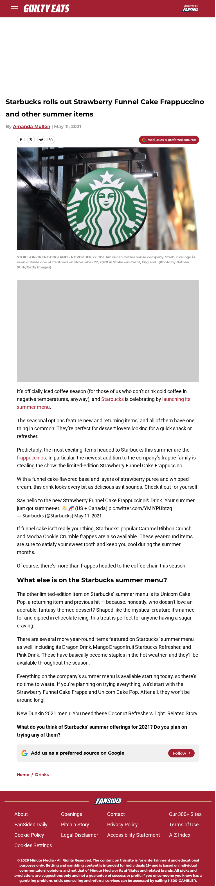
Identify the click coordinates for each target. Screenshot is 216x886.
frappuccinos (31, 458)
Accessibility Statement (133, 835)
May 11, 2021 (88, 516)
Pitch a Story (75, 824)
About (21, 814)
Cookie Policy (29, 835)
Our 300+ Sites (185, 814)
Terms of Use (184, 824)
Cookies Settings (33, 845)
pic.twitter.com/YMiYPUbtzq (140, 508)
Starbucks (112, 399)
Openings (71, 814)
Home (23, 774)
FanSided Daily (31, 824)
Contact (116, 814)
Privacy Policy (122, 824)
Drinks (42, 774)
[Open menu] (14, 8)
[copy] (51, 139)
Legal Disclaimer (79, 835)
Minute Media (42, 860)
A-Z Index (179, 835)
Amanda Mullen (31, 126)
